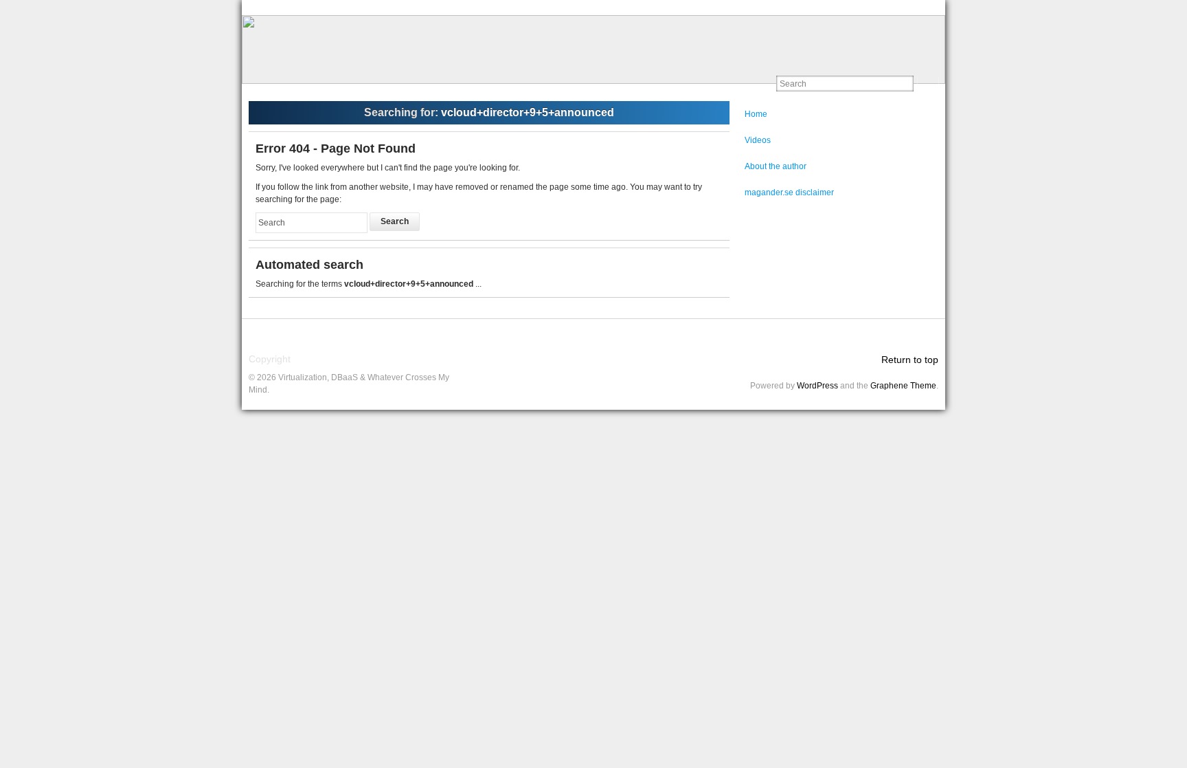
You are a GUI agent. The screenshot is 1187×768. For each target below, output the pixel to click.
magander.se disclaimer (789, 192)
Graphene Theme (903, 386)
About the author (775, 166)
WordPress (817, 386)
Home (756, 114)
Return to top (909, 359)
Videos (758, 140)
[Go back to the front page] (593, 49)
